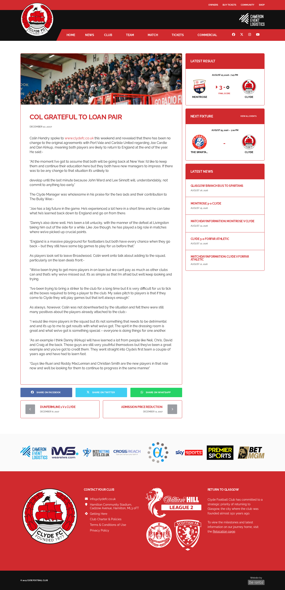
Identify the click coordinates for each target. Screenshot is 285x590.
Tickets (178, 35)
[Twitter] (242, 35)
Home (71, 35)
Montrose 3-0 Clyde (206, 203)
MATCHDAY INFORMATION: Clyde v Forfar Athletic (220, 258)
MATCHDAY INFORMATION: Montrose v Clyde (222, 221)
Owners (213, 5)
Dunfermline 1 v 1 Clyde (57, 407)
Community (247, 5)
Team (130, 35)
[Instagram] (250, 35)
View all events (248, 116)
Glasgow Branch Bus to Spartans (217, 185)
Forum (213, 13)
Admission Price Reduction (142, 407)
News (89, 35)
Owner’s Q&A (216, 16)
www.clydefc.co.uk (79, 138)
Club (108, 35)
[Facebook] (234, 35)
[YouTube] (258, 35)
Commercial (207, 35)
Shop (262, 5)
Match (153, 35)
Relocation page (224, 531)
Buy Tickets (229, 5)
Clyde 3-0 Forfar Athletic (210, 239)
